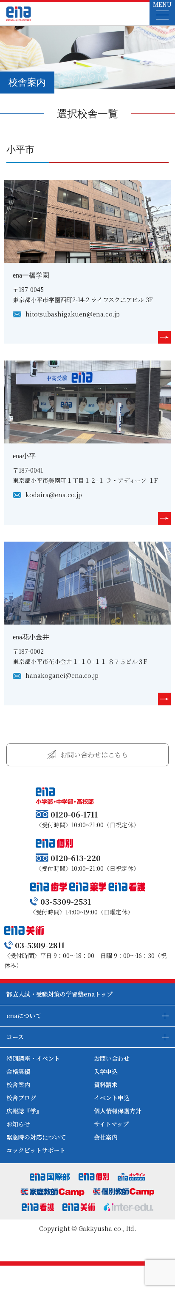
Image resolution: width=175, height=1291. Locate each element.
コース (15, 1036)
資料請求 (106, 1084)
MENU (162, 4)
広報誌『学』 (24, 1111)
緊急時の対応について (36, 1137)
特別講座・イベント (33, 1058)
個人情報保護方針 (117, 1111)
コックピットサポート (35, 1150)
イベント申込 (112, 1097)
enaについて (23, 1015)
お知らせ (18, 1124)
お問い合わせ (112, 1058)
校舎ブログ (21, 1097)
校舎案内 (18, 1084)
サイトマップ (111, 1124)
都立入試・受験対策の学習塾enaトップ (59, 994)
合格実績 (18, 1071)
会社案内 (106, 1137)
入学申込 (106, 1071)
